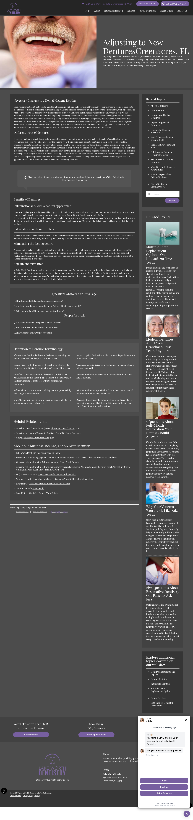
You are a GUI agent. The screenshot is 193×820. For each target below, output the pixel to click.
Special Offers (166, 10)
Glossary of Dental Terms (63, 428)
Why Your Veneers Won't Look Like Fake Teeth (162, 510)
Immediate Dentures (160, 683)
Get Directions (31, 735)
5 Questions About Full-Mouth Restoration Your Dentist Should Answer (160, 429)
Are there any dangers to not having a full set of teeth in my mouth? (48, 306)
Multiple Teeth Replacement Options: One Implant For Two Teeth (159, 254)
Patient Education (147, 10)
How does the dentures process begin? (34, 332)
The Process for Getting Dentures (162, 161)
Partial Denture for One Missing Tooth (162, 138)
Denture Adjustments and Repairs (163, 673)
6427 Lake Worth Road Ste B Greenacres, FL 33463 (108, 4)
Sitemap (37, 796)
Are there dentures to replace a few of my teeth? (39, 322)
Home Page (71, 433)
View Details (38, 488)
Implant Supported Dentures (160, 124)
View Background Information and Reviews (49, 483)
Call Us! (176, 4)
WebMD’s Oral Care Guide (36, 437)
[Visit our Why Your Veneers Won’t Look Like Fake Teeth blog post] (162, 503)
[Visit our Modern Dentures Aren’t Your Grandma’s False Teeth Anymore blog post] (162, 336)
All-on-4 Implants (159, 105)
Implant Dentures (40, 512)
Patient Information (113, 10)
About (97, 10)
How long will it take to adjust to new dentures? (39, 300)
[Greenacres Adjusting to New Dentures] (48, 87)
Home (87, 10)
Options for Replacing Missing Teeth (161, 131)
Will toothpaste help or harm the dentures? (37, 327)
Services (131, 10)
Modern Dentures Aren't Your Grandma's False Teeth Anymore (159, 345)
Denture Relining (159, 679)
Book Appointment (147, 3)
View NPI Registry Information (78, 479)
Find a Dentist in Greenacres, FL (159, 185)
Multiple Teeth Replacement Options (161, 690)
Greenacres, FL (22, 512)
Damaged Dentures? (59, 512)
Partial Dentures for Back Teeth (163, 146)
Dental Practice (158, 698)
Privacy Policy (28, 796)
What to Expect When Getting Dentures (161, 175)
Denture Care (157, 110)
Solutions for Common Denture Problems (162, 153)
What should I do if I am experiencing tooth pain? (40, 311)
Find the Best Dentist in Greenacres (162, 704)
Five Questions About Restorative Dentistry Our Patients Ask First (162, 593)
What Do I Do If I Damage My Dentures (163, 168)
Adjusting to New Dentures (34, 507)
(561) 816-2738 (109, 273)
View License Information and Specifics (57, 474)
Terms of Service (15, 796)
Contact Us (182, 10)
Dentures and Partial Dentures (161, 116)
